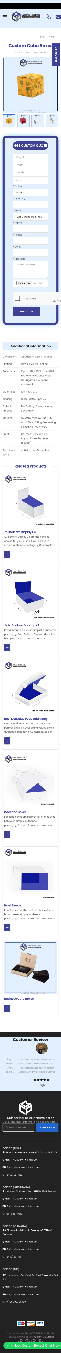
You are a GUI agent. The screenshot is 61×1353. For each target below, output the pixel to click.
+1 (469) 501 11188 (13, 1174)
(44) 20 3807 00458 (15, 1301)
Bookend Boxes (15, 812)
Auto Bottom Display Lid (21, 625)
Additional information (30, 346)
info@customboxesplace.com (22, 1167)
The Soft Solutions (43, 1337)
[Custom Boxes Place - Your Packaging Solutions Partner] (26, 17)
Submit (24, 311)
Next (52, 36)
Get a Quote (56, 55)
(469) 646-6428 (13, 1213)
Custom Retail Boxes (35, 52)
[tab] (30, 346)
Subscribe (45, 1127)
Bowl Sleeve (12, 905)
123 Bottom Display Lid (20, 532)
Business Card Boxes (19, 999)
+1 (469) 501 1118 (12, 1256)
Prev (42, 36)
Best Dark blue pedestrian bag (25, 719)
